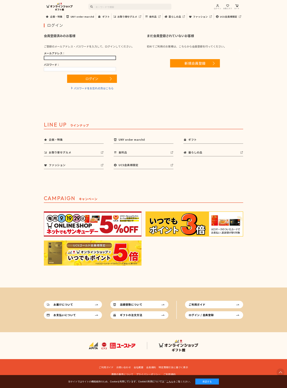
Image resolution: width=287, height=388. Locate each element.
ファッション (200, 16)
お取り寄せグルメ (127, 16)
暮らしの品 (175, 16)
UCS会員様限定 (228, 16)
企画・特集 (56, 16)
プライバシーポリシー (148, 374)
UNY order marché (82, 16)
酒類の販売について (122, 374)
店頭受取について (131, 304)
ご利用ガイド (197, 304)
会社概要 (139, 367)
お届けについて (63, 304)
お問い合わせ (123, 367)
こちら (169, 381)
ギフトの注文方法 (131, 315)
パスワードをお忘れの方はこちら (94, 88)
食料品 (152, 16)
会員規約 (151, 367)
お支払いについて (64, 315)
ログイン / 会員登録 (201, 315)
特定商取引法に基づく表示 (173, 367)
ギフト (106, 16)
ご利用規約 (169, 374)
